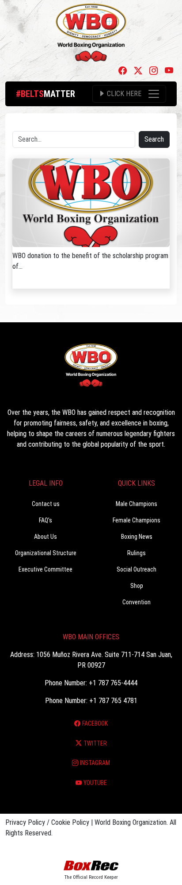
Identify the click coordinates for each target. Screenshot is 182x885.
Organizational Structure (45, 553)
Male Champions (136, 503)
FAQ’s (45, 520)
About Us (45, 536)
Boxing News (136, 536)
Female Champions (136, 520)
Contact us (46, 503)
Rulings (136, 553)
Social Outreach (136, 569)
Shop (136, 585)
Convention (136, 602)
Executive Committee (45, 569)
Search (154, 139)
